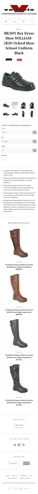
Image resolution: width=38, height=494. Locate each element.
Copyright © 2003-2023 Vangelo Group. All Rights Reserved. (19, 483)
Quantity (4, 155)
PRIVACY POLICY (12, 478)
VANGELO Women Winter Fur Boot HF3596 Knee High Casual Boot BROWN (19, 267)
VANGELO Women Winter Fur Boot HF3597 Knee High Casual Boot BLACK (19, 357)
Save (20, 59)
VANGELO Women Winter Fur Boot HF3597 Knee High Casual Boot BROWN (19, 312)
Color (3, 128)
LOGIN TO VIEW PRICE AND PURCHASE (16, 125)
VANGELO (19, 262)
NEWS (8, 475)
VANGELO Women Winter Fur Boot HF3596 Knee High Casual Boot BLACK (19, 402)
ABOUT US (15, 475)
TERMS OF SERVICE (24, 478)
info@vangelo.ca (19, 427)
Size (3, 137)
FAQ (31, 475)
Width (3, 146)
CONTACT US (24, 475)
